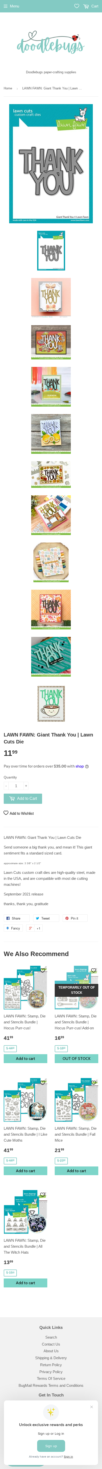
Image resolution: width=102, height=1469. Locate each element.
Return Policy (51, 1365)
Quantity (10, 777)
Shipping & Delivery (51, 1358)
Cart (94, 6)
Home (8, 88)
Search (51, 1337)
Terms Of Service (51, 1378)
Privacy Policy (51, 1372)
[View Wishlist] (77, 6)
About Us (51, 1351)
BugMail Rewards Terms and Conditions (51, 1385)
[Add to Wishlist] (42, 970)
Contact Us (51, 1344)
